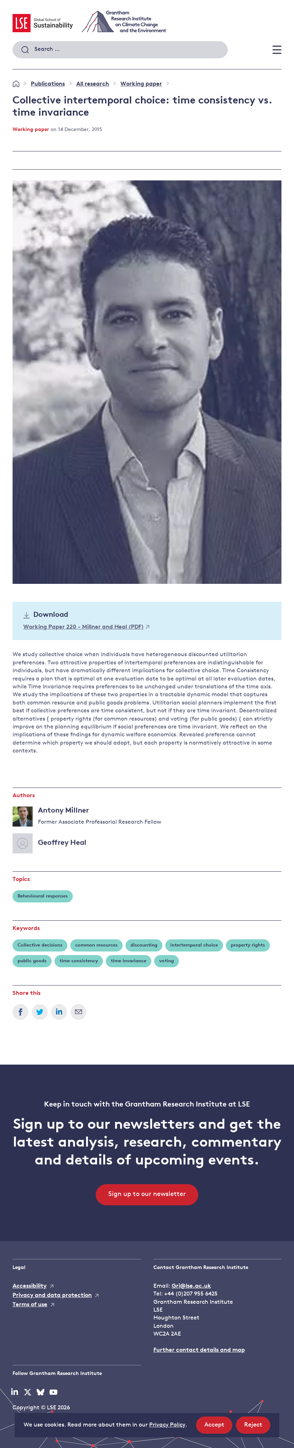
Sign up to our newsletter (147, 1194)
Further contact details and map (199, 1350)
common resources (96, 945)
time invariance (128, 961)
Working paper (141, 84)
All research (92, 84)
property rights (248, 945)
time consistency (79, 961)
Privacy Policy (167, 1425)
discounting (144, 945)
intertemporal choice (194, 945)
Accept (218, 1428)
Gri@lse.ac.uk (191, 1286)
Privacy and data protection (52, 1295)
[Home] (16, 84)
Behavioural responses (43, 896)
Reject (257, 1428)
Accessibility (30, 1286)
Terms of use (30, 1305)
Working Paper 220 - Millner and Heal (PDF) (83, 627)
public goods (32, 961)
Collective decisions (40, 945)
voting (166, 961)
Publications (48, 84)
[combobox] (120, 49)
